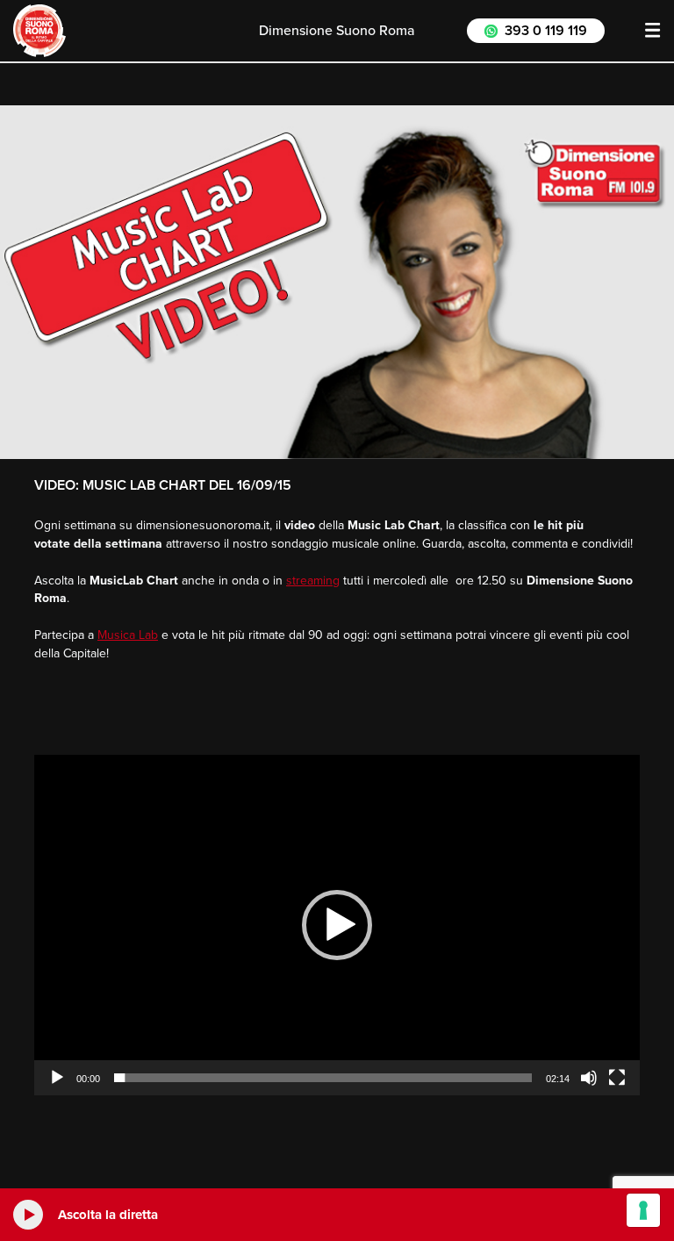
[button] (337, 925)
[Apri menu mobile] (653, 31)
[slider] (323, 1077)
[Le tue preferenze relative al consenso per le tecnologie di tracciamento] (643, 1210)
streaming (313, 580)
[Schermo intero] (617, 1078)
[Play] (57, 1078)
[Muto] (589, 1078)
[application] (337, 925)
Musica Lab (127, 635)
